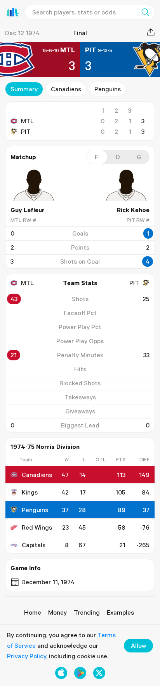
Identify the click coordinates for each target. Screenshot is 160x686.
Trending (87, 612)
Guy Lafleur (27, 210)
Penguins (107, 89)
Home (32, 612)
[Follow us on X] (99, 673)
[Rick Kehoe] (126, 185)
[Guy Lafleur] (33, 185)
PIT (26, 131)
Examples (120, 612)
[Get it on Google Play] (80, 673)
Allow (138, 645)
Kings (30, 492)
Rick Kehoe (133, 210)
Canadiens (66, 89)
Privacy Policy (26, 656)
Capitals (33, 545)
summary (24, 89)
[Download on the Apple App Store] (61, 673)
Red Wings (37, 527)
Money (57, 612)
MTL (27, 121)
